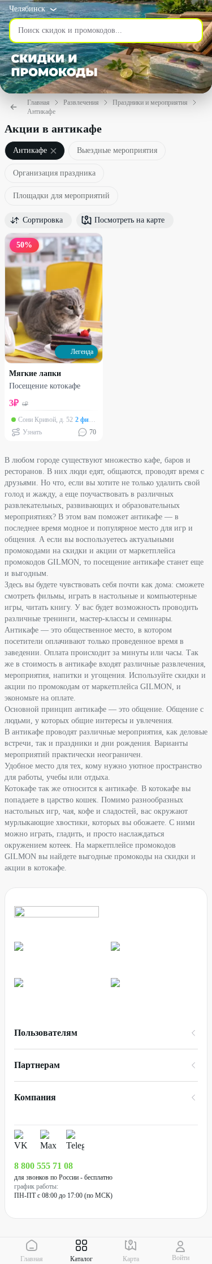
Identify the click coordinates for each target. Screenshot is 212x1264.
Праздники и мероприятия (150, 102)
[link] (58, 956)
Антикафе (41, 112)
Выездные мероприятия (117, 150)
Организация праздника (54, 173)
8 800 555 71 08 (43, 1166)
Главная (38, 102)
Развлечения (81, 102)
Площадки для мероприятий (61, 195)
